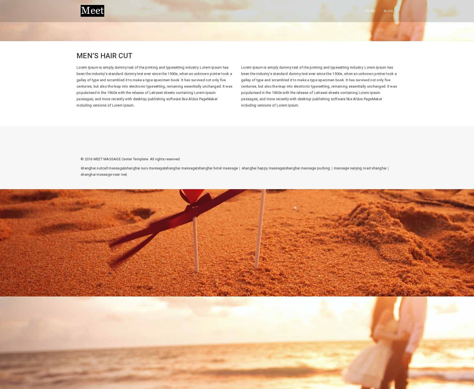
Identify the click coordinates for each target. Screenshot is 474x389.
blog (388, 11)
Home (370, 11)
